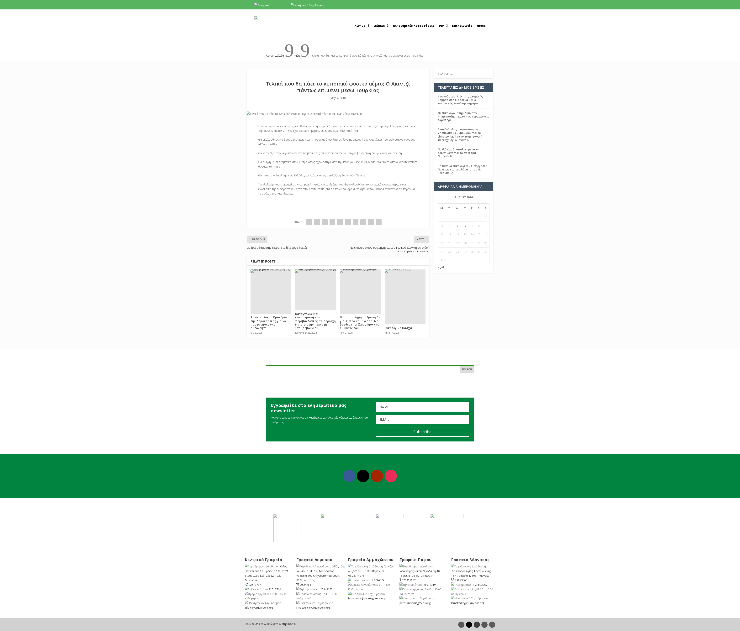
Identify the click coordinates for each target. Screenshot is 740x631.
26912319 (429, 585)
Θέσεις (379, 26)
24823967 (481, 585)
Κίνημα (360, 26)
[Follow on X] (363, 476)
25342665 (326, 589)
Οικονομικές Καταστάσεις (413, 26)
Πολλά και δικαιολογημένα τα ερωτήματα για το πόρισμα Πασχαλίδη (458, 153)
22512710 (275, 589)
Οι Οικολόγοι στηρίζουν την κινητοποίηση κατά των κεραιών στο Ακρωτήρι (463, 116)
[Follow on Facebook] (349, 476)
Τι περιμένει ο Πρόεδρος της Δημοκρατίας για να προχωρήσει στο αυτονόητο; (269, 323)
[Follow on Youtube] (377, 476)
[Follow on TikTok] (492, 625)
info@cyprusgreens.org (338, 5)
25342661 (306, 585)
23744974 (378, 580)
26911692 (409, 580)
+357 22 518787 (279, 5)
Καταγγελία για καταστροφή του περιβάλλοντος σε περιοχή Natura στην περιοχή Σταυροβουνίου (315, 321)
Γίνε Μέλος (470, 6)
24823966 (461, 580)
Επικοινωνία (462, 26)
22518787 (255, 585)
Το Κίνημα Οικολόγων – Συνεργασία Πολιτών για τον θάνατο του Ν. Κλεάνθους (462, 169)
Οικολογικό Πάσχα (398, 328)
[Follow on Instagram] (391, 476)
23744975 (358, 575)
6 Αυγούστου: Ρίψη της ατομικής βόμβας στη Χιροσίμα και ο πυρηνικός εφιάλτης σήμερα (460, 100)
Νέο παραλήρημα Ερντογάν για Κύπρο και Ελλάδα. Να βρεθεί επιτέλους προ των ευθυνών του (360, 323)
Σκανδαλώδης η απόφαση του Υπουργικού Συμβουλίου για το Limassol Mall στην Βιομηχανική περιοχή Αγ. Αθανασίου (460, 135)
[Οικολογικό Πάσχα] (405, 271)
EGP (441, 26)
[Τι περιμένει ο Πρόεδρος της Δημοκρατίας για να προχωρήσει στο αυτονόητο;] (271, 271)
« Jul (441, 267)
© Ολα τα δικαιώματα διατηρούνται (274, 624)
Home (481, 26)
